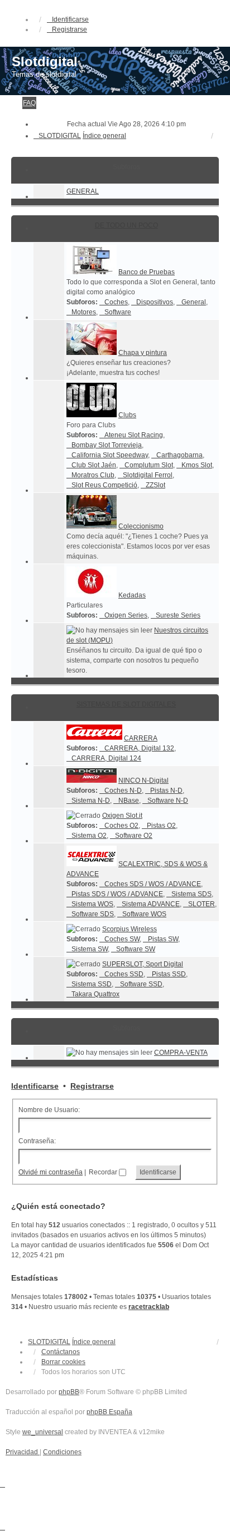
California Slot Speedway (109, 455)
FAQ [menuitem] (29, 103)
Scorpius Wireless (129, 929)
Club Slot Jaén (93, 465)
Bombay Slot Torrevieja (106, 445)
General (193, 302)
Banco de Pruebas (146, 272)
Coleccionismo (141, 526)
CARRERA (140, 738)
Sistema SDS (191, 894)
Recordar (104, 1172)
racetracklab (148, 1307)
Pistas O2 (161, 825)
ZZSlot (155, 485)
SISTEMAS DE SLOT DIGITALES (126, 704)
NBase (128, 800)
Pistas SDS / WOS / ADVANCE (117, 894)
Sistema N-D (90, 800)
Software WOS (144, 914)
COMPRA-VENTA (181, 1052)
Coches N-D (123, 790)
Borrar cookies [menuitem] (63, 1362)
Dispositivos (154, 302)
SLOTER (201, 904)
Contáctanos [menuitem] (60, 1352)
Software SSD (141, 984)
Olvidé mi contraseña (50, 1172)
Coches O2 (121, 825)
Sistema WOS (92, 904)
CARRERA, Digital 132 (139, 748)
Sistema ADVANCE (151, 904)
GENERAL (82, 191)
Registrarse (92, 1085)
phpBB (69, 1392)
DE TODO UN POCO (126, 225)
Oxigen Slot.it (122, 815)
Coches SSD (123, 974)
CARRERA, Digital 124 (106, 758)
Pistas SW (163, 939)
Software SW (135, 949)
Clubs (127, 415)
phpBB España (109, 1412)
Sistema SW (89, 949)
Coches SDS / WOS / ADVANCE (152, 884)
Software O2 (133, 835)
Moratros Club (92, 475)
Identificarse (35, 1085)
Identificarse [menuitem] (70, 19)
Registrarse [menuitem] (69, 29)
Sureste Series (178, 615)
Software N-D (167, 800)
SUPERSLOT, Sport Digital (142, 964)
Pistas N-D (166, 790)
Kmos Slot (196, 465)
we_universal (42, 1432)
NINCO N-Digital (143, 780)
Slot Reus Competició (104, 485)
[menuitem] (23, 1452)
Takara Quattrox (95, 994)
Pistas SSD (169, 974)
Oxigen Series (125, 615)
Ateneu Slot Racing (133, 435)
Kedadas (132, 595)
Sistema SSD (91, 984)
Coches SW (122, 939)
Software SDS (92, 914)
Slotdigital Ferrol (147, 475)
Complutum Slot (148, 465)
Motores (83, 312)
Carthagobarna (179, 455)
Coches (116, 302)
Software (117, 312)
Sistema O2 (89, 835)
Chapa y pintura (142, 353)
